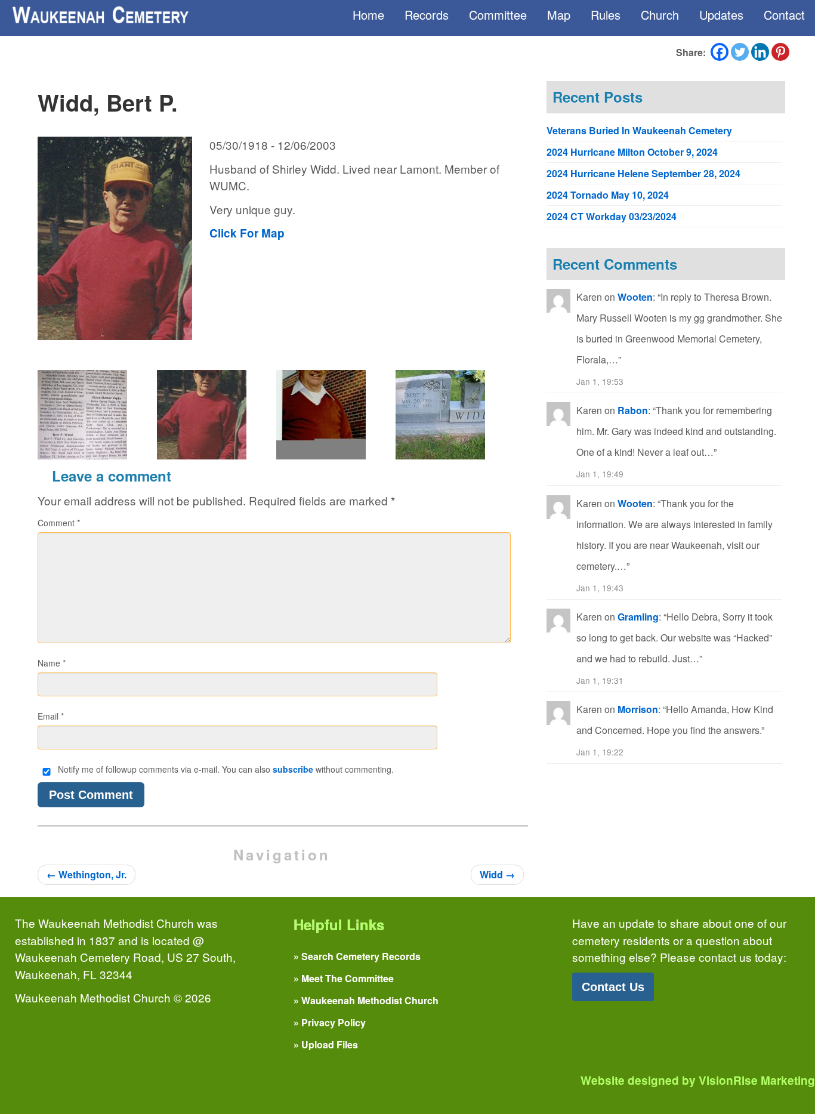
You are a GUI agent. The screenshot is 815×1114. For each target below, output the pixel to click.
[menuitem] (368, 15)
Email (51, 716)
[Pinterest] (780, 52)
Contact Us (613, 986)
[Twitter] (740, 52)
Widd (497, 874)
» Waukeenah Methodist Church (366, 1000)
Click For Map (247, 233)
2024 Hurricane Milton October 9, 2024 (632, 152)
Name (52, 663)
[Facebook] (719, 52)
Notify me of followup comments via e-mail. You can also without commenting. (224, 769)
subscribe (293, 769)
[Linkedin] (760, 52)
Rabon (633, 410)
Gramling (638, 617)
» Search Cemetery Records (357, 956)
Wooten (635, 297)
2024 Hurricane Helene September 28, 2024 (643, 173)
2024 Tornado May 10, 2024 (608, 195)
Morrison (638, 709)
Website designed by (698, 1080)
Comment (59, 523)
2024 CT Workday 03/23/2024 (612, 216)
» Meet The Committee (344, 978)
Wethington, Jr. (86, 874)
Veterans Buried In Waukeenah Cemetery (639, 130)
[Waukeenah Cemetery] (99, 15)
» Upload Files (326, 1044)
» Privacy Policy (330, 1022)
